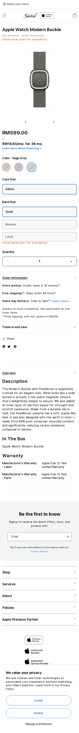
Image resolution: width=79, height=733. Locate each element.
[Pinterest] (15, 346)
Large (9, 236)
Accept (38, 700)
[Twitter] (9, 346)
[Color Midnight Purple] (19, 167)
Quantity (8, 252)
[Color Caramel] (6, 167)
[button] (4, 15)
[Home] (30, 15)
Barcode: (25, 35)
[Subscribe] (67, 536)
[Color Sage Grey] (31, 167)
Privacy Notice (39, 551)
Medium (10, 224)
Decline (38, 713)
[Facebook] (4, 346)
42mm (10, 189)
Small (9, 212)
